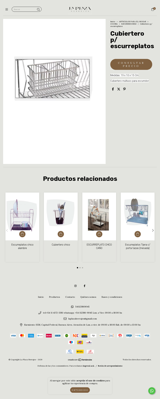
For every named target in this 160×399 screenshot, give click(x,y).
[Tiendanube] (80, 360)
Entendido (80, 390)
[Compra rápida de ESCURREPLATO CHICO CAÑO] (99, 234)
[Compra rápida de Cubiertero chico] (61, 234)
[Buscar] (38, 10)
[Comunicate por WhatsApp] (151, 390)
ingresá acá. (89, 366)
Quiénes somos (88, 297)
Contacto (70, 297)
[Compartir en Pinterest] (124, 89)
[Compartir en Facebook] (112, 89)
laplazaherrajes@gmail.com (82, 318)
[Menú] (7, 9)
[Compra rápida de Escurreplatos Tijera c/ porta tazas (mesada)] (138, 234)
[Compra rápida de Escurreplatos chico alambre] (22, 234)
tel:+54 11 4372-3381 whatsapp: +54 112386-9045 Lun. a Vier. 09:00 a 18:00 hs (82, 312)
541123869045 (82, 306)
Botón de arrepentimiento (110, 366)
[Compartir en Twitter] (118, 89)
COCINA (114, 24)
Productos (54, 297)
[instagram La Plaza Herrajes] (75, 286)
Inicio (112, 21)
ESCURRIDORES (128, 24)
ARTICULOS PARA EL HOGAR (133, 21)
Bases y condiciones (112, 297)
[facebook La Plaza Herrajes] (84, 286)
